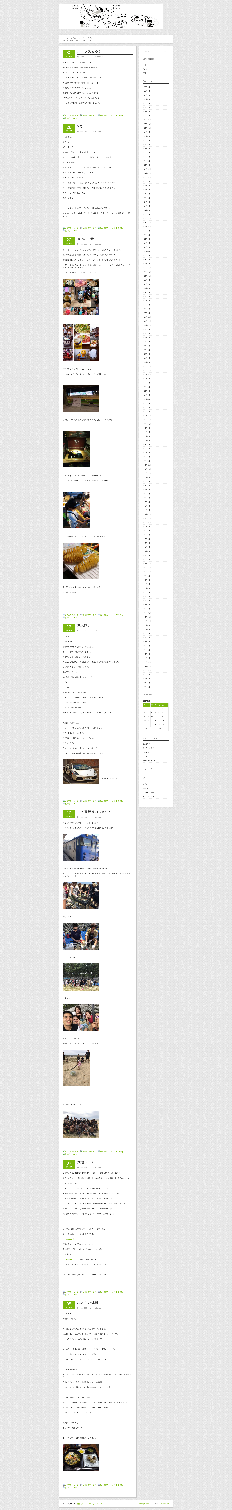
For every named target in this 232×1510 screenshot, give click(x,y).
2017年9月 (146, 526)
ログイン (146, 784)
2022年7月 (146, 288)
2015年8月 (146, 629)
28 (155, 725)
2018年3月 (146, 502)
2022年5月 (146, 296)
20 (152, 721)
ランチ (145, 756)
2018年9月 (146, 477)
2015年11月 (147, 617)
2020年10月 (147, 374)
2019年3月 (146, 452)
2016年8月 (146, 580)
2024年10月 (147, 177)
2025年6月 (146, 144)
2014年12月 (147, 662)
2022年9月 (146, 280)
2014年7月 (146, 683)
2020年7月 (146, 387)
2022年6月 (146, 292)
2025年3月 (146, 157)
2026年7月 (146, 91)
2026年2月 (146, 111)
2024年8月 (146, 185)
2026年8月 (146, 87)
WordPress (165, 1504)
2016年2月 (146, 605)
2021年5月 (146, 346)
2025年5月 (146, 148)
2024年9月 (146, 181)
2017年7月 (146, 535)
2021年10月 (147, 325)
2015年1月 (146, 658)
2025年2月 (146, 161)
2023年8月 (146, 235)
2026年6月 (146, 95)
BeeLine (69, 1259)
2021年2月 (146, 358)
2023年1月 (146, 263)
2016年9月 (146, 576)
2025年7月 (146, 140)
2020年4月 (146, 399)
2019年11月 (147, 420)
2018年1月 (146, 510)
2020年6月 (146, 391)
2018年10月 (147, 473)
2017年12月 (147, 514)
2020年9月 (146, 379)
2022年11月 (147, 272)
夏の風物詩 (146, 744)
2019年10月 (147, 424)
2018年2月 (146, 506)
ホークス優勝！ (89, 51)
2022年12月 (147, 268)
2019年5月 (146, 444)
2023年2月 (146, 259)
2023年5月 (146, 247)
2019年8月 (146, 432)
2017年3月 (146, 551)
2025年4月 (146, 153)
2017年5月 (146, 543)
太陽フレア (86, 1162)
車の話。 (84, 625)
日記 (144, 65)
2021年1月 (146, 362)
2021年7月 (146, 337)
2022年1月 (146, 313)
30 (163, 725)
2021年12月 (147, 317)
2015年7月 (146, 633)
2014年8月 (146, 678)
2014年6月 (146, 687)
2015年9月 (146, 625)
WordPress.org (148, 796)
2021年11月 (147, 321)
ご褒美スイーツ (148, 752)
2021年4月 (146, 350)
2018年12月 (147, 465)
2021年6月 (146, 342)
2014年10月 (147, 670)
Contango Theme (144, 1504)
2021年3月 (146, 354)
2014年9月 (146, 674)
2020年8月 (146, 383)
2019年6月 (146, 440)
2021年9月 (146, 329)
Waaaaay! (70, 1239)
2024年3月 (146, 206)
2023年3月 (146, 255)
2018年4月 (146, 498)
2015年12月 (147, 613)
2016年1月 (146, 609)
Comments (148, 792)
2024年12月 (147, 169)
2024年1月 (146, 214)
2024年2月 (146, 210)
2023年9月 (146, 231)
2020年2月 (146, 407)
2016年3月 (146, 600)
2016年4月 (146, 596)
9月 (80, 126)
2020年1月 (146, 411)
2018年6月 (146, 489)
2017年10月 (147, 522)
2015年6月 (146, 637)
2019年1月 (146, 461)
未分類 (145, 69)
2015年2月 (146, 654)
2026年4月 (146, 103)
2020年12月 (147, 366)
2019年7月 (146, 436)
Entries (147, 788)
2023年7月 (146, 239)
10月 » (160, 729)
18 (145, 721)
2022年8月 (146, 284)
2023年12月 (147, 218)
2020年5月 (146, 395)
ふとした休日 (87, 1303)
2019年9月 (146, 428)
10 (166, 713)
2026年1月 (146, 116)
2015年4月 (146, 646)
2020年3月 (146, 403)
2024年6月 (146, 194)
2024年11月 (147, 173)
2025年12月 (147, 120)
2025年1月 (146, 165)
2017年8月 (146, 531)
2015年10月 (147, 621)
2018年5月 (146, 494)
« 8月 (146, 729)
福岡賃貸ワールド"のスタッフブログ (90, 1504)
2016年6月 (146, 588)
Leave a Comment (96, 57)
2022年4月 (146, 300)
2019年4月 (146, 448)
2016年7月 (146, 584)
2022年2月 (146, 309)
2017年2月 (146, 555)
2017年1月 (146, 559)
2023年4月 (146, 251)
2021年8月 (146, 333)
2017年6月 (146, 539)
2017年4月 (146, 547)
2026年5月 (146, 99)
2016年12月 (147, 563)
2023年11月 (147, 222)
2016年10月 (147, 572)
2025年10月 (147, 128)
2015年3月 (146, 650)
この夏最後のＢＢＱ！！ (96, 812)
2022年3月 (146, 305)
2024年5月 (146, 198)
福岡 (144, 73)
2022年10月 (147, 276)
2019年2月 (146, 457)
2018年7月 (146, 485)
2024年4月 (146, 202)
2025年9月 (146, 132)
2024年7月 (146, 190)
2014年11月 (147, 666)
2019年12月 (147, 416)
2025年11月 (147, 124)
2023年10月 (147, 227)
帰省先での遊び (148, 748)
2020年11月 (147, 370)
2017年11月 (147, 518)
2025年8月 (146, 136)
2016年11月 (147, 568)
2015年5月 (146, 641)
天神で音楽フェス (149, 760)
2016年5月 (146, 592)
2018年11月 (147, 469)
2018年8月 (146, 481)
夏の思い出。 (87, 239)
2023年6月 (146, 243)
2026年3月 (146, 107)
